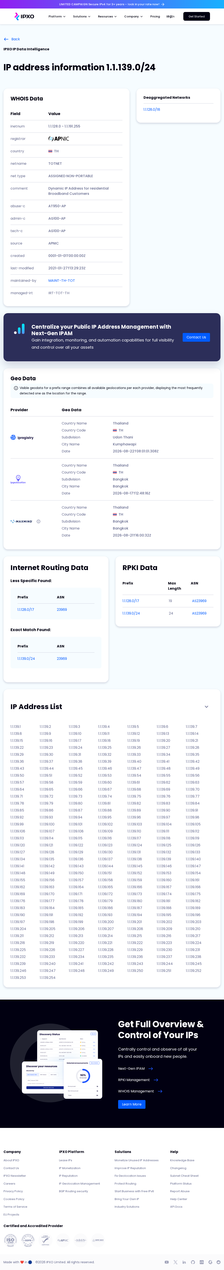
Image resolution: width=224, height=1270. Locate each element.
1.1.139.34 (163, 754)
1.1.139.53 (105, 775)
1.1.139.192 (76, 914)
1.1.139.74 (105, 796)
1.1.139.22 (17, 747)
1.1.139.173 (135, 893)
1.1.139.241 (76, 963)
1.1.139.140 (193, 859)
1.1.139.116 (105, 838)
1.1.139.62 (163, 782)
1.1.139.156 (47, 880)
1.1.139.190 (17, 914)
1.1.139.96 (134, 817)
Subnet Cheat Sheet (184, 1176)
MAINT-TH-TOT (61, 280)
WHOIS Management (136, 1091)
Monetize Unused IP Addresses (137, 1160)
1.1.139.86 (46, 810)
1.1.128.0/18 (152, 109)
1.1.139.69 (163, 789)
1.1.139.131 (134, 852)
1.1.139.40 (134, 761)
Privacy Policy (13, 1191)
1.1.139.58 (46, 782)
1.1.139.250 (135, 970)
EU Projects (11, 1214)
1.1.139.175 (193, 893)
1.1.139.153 (164, 873)
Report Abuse (180, 1191)
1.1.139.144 (105, 866)
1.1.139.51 (46, 775)
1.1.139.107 (47, 831)
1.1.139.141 (17, 866)
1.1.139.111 (163, 831)
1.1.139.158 (105, 880)
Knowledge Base (182, 1160)
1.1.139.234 (76, 956)
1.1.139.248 (77, 970)
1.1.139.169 (17, 893)
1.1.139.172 (105, 893)
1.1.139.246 (18, 970)
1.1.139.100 (47, 824)
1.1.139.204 (18, 928)
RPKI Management (134, 1079)
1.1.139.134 (17, 859)
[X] (175, 1262)
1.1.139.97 (163, 817)
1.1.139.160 (164, 880)
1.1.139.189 (193, 907)
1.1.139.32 (104, 754)
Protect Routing (125, 1184)
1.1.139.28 (192, 747)
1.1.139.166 (135, 887)
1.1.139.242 (106, 963)
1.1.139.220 (76, 942)
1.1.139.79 (46, 803)
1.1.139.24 (75, 747)
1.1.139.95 (105, 817)
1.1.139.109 (105, 831)
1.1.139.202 (164, 921)
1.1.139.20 (163, 740)
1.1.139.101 (75, 824)
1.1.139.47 (134, 768)
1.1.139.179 (105, 900)
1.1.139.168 (193, 887)
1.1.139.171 (75, 893)
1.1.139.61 (134, 782)
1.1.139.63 (192, 782)
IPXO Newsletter (15, 1176)
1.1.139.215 (135, 935)
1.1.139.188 (164, 907)
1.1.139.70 (193, 789)
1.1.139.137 (105, 859)
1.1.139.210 (193, 928)
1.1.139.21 (192, 740)
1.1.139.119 (192, 838)
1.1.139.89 (134, 810)
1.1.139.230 (164, 949)
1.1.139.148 (17, 873)
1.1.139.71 (16, 796)
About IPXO (11, 1160)
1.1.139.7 (191, 726)
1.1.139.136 (76, 859)
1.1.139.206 (76, 928)
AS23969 (199, 600)
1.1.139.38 (75, 761)
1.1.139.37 (46, 761)
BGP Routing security (73, 1191)
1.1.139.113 (17, 838)
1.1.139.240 (48, 963)
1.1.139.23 (46, 747)
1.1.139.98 (192, 817)
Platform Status (181, 1184)
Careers (9, 1184)
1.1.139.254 (48, 977)
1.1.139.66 (75, 789)
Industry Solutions (127, 1207)
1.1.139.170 (47, 893)
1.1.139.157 (76, 880)
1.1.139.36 (17, 761)
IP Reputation (68, 1176)
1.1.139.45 (76, 768)
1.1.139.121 (46, 845)
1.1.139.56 (193, 775)
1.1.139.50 (17, 775)
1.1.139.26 (134, 747)
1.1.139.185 (76, 907)
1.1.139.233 (47, 956)
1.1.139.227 (76, 949)
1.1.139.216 (164, 935)
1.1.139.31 (75, 754)
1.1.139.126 (193, 845)
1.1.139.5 (133, 726)
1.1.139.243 (135, 963)
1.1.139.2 (45, 726)
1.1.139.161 (193, 880)
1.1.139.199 (76, 921)
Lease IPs (65, 1160)
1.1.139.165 (105, 887)
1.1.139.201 (135, 921)
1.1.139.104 (164, 824)
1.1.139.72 (46, 796)
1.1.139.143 (76, 866)
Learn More (132, 1104)
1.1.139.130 (105, 852)
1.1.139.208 (135, 928)
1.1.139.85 (17, 810)
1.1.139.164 (76, 887)
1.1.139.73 (75, 796)
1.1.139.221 (105, 942)
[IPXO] (24, 16)
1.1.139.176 (17, 900)
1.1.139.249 (106, 970)
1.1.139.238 (193, 956)
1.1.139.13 (163, 733)
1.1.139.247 (48, 970)
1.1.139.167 (164, 887)
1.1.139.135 (47, 859)
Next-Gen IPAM (131, 1068)
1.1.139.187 (135, 907)
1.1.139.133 (193, 852)
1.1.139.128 (47, 852)
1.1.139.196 (193, 914)
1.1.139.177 (47, 900)
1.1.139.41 (163, 761)
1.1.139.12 (134, 733)
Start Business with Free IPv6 (134, 1191)
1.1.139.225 (18, 949)
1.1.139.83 (163, 803)
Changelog (178, 1168)
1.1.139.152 (135, 873)
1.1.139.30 (46, 754)
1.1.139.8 (16, 733)
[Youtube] (166, 1262)
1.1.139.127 (17, 852)
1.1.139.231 (193, 949)
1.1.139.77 (193, 796)
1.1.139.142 (47, 866)
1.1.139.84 (193, 803)
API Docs (176, 1207)
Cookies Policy (14, 1199)
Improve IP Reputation (130, 1168)
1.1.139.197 (17, 921)
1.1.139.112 (192, 831)
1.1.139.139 (164, 859)
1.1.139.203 (193, 921)
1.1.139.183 (17, 907)
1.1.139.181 (163, 900)
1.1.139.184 (47, 907)
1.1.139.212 (47, 935)
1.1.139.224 (193, 942)
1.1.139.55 (163, 775)
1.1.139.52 (75, 775)
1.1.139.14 (192, 733)
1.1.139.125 (164, 845)
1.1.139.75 (134, 796)
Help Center (178, 1199)
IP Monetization (69, 1168)
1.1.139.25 (105, 747)
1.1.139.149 (47, 873)
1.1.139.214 (105, 935)
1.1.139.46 (105, 768)
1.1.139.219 (47, 942)
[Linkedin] (184, 1262)
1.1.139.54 (134, 775)
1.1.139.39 (104, 761)
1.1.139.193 (105, 914)
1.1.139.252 (193, 970)
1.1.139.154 (193, 873)
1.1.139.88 (105, 810)
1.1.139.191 (46, 914)
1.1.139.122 (76, 845)
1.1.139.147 (193, 866)
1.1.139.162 (17, 887)
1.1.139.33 (134, 754)
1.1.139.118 (163, 838)
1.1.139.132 (164, 852)
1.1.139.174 (164, 893)
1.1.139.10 (75, 733)
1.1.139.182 (193, 900)
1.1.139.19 (134, 740)
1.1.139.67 (105, 789)
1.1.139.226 (47, 949)
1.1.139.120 (17, 845)
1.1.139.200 (106, 921)
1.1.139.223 (164, 942)
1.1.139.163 (47, 887)
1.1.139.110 (134, 831)
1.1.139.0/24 (26, 658)
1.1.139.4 (104, 726)
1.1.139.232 (18, 956)
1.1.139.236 (135, 956)
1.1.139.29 (17, 754)
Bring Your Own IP (127, 1199)
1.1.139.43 (17, 768)
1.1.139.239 (18, 963)
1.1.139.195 (164, 914)
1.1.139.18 (104, 740)
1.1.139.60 (105, 782)
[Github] (193, 1262)
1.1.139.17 (75, 740)
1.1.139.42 (193, 761)
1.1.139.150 (76, 873)
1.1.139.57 (17, 782)
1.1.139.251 (164, 970)
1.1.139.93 (46, 817)
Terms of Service (15, 1207)
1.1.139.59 (75, 782)
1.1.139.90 (163, 810)
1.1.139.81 (104, 803)
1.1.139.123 (105, 845)
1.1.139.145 (135, 866)
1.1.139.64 (17, 789)
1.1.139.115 (75, 838)
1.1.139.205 (47, 928)
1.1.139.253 (18, 977)
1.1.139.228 (106, 949)
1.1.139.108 (76, 831)
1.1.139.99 (17, 824)
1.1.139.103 (135, 824)
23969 (62, 609)
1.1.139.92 (17, 817)
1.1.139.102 (105, 824)
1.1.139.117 (134, 838)
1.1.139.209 (164, 928)
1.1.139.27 (163, 747)
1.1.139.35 (192, 754)
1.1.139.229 (135, 949)
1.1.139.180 (135, 900)
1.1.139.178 (76, 900)
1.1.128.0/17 (26, 609)
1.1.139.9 (45, 733)
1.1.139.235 (106, 956)
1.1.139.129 (76, 852)
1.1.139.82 (134, 803)
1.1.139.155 (17, 880)
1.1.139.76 (163, 796)
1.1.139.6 (162, 726)
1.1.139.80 (75, 803)
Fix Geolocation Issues (130, 1176)
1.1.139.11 (104, 733)
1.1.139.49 (193, 768)
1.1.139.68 (134, 789)
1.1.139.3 (74, 726)
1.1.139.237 (164, 956)
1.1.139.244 (165, 963)
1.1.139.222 (135, 942)
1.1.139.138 (135, 859)
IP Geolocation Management (79, 1184)
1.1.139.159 (135, 880)
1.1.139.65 (46, 789)
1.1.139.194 (135, 914)
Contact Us (196, 337)
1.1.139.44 (47, 768)
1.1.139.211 (17, 935)
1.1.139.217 (193, 935)
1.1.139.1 (15, 726)
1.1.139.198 (47, 921)
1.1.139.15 (16, 740)
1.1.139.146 (164, 866)
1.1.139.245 (194, 963)
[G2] (210, 1262)
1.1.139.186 (105, 907)
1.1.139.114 (47, 838)
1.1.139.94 (75, 817)
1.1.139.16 (46, 740)
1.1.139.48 (164, 768)
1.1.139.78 (17, 803)
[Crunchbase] (201, 1262)
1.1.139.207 (106, 928)
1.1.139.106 (17, 831)
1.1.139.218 (17, 942)
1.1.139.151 (105, 873)
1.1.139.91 (192, 810)
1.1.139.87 (75, 810)
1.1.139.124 (135, 845)
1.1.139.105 (193, 824)
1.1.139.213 (76, 935)
